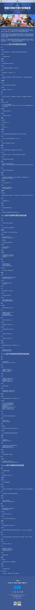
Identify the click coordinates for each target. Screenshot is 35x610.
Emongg (2, 30)
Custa (7, 30)
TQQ (5, 30)
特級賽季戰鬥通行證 (8, 41)
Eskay (10, 30)
